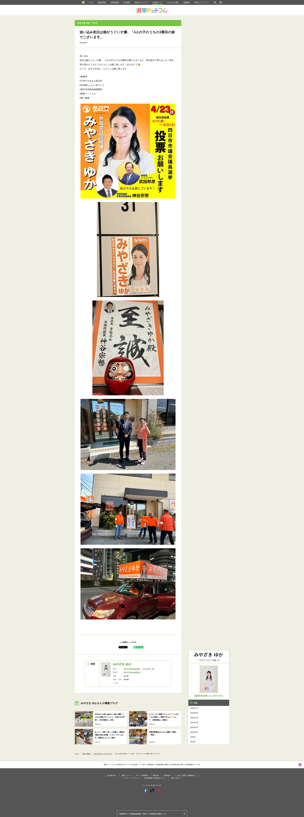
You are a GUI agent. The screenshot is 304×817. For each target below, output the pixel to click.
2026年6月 (194, 713)
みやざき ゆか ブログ (87, 23)
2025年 (193, 737)
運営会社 (156, 775)
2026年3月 (194, 727)
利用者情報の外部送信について (155, 778)
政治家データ (158, 2)
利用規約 (167, 775)
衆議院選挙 (102, 2)
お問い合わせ (175, 778)
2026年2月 (194, 732)
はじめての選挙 (173, 2)
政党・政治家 (86, 753)
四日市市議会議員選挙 (132, 669)
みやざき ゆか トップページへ (208, 695)
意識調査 (186, 2)
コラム (90, 2)
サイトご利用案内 (142, 775)
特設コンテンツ (200, 2)
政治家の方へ (112, 775)
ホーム (77, 753)
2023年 (193, 742)
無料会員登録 (136, 814)
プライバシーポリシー (131, 778)
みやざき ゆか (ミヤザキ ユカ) (103, 753)
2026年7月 (194, 708)
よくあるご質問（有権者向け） (186, 775)
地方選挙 (127, 2)
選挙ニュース (126, 775)
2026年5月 (194, 718)
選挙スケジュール (141, 2)
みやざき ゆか (122, 664)
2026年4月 (194, 722)
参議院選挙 (115, 2)
